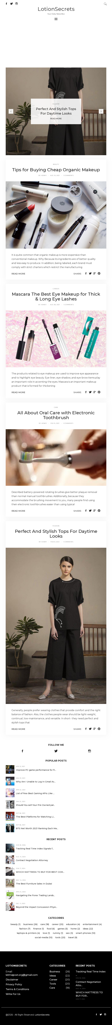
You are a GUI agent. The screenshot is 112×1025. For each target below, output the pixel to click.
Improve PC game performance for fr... (36, 770)
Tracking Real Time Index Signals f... (35, 848)
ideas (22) (88, 928)
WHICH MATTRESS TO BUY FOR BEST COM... (40, 872)
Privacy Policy (14, 984)
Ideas (52, 975)
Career (53, 979)
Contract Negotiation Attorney (32, 860)
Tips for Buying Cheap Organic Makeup (56, 169)
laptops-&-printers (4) (28, 933)
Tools (52, 983)
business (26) (30, 924)
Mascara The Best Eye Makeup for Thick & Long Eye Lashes (56, 296)
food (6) (51, 928)
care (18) (44, 924)
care (56, 407)
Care (52, 987)
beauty (56, 164)
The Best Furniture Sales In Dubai (34, 883)
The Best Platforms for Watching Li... (35, 816)
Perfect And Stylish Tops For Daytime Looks (56, 534)
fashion (55, 526)
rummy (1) (58, 933)
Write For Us (13, 994)
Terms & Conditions (17, 989)
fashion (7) (24, 928)
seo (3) (69, 933)
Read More (56, 118)
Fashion (55, 104)
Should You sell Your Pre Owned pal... (35, 805)
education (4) (73, 924)
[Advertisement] (56, 45)
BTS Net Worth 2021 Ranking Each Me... (37, 828)
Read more (18, 273)
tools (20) (60, 937)
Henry (44, 175)
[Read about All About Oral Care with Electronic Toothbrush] (56, 457)
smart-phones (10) (85, 933)
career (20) (57, 924)
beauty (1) (15, 924)
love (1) (46, 933)
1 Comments (68, 175)
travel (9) (72, 937)
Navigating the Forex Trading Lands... (35, 895)
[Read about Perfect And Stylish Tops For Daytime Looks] (56, 625)
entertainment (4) (92, 924)
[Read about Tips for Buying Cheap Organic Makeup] (56, 214)
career (56, 289)
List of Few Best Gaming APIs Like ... (35, 793)
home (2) (75, 928)
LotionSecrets (56, 9)
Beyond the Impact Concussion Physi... (36, 907)
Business (54, 971)
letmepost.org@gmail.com (22, 975)
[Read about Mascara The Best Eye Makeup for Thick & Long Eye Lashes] (56, 338)
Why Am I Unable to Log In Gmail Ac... (36, 781)
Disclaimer (12, 979)
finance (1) (38, 928)
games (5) (63, 928)
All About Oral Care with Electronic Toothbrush (56, 415)
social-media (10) (43, 937)
